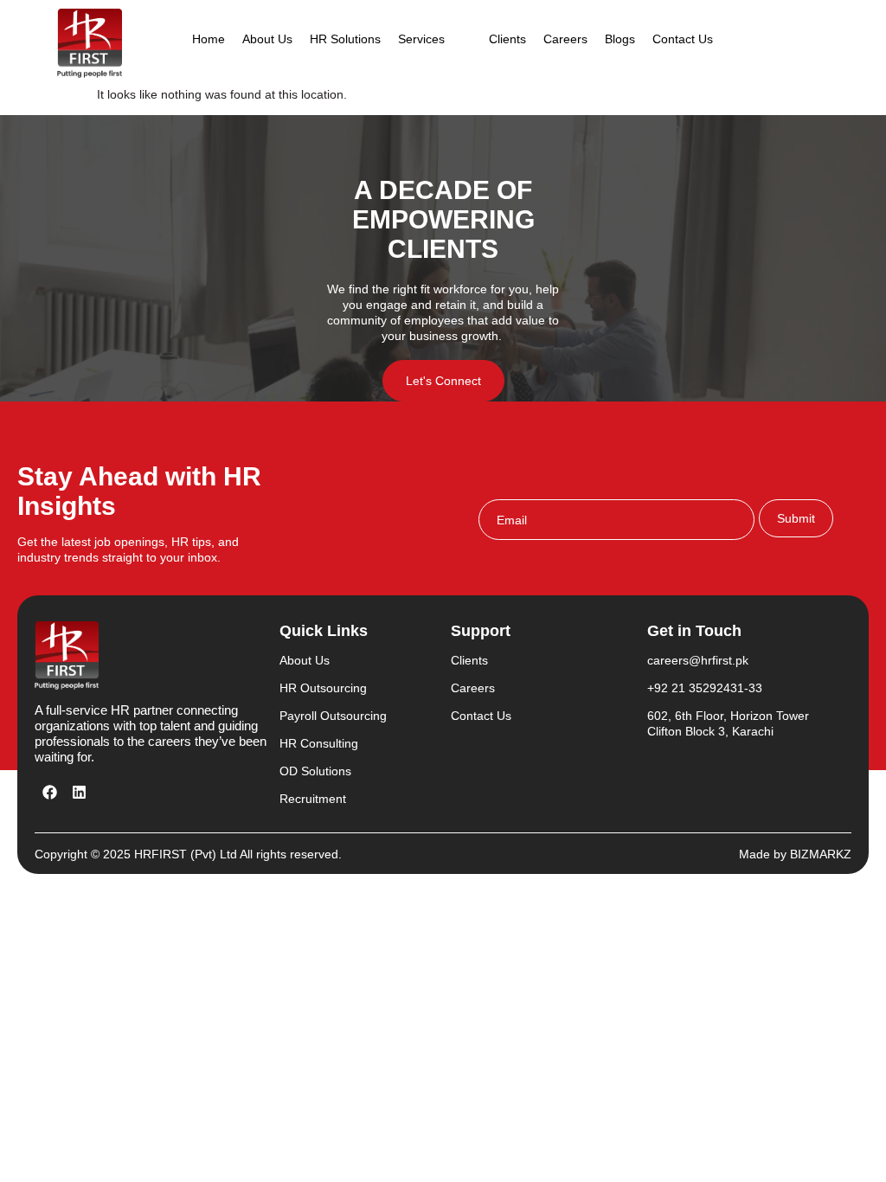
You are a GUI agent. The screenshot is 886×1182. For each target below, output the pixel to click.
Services (421, 39)
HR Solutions (345, 39)
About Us (267, 39)
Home (208, 39)
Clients (507, 39)
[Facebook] (49, 791)
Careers (565, 39)
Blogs (620, 39)
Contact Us (682, 39)
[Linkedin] (78, 791)
